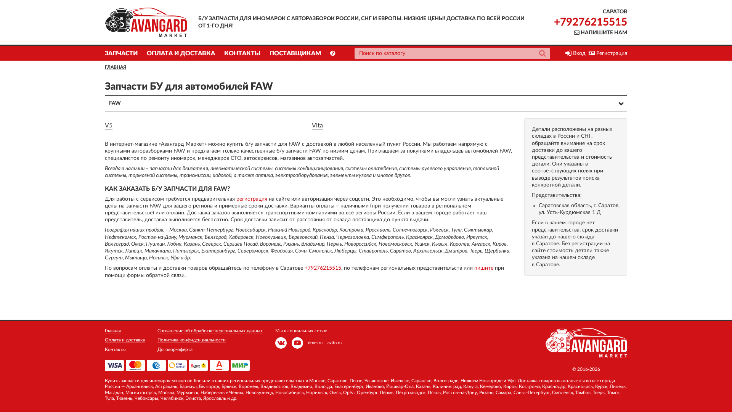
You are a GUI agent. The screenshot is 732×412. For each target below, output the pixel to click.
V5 (108, 125)
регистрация (251, 199)
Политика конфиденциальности (191, 340)
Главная (115, 67)
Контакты (242, 53)
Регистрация (611, 53)
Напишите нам (603, 32)
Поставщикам (295, 53)
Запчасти (121, 53)
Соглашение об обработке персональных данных (210, 330)
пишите (483, 268)
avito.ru (334, 343)
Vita (317, 125)
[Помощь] (332, 53)
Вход (578, 53)
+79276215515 (590, 22)
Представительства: (557, 195)
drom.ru (315, 343)
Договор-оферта (175, 349)
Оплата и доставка (181, 53)
